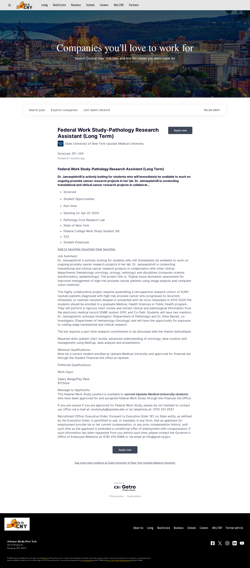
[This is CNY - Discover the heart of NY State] (24, 5)
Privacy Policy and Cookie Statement (118, 560)
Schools (90, 5)
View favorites (105, 249)
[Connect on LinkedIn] (234, 543)
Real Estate (59, 5)
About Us (138, 528)
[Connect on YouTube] (242, 543)
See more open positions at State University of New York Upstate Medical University (125, 462)
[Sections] (9, 5)
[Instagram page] (227, 543)
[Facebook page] (212, 543)
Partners (134, 5)
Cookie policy (134, 496)
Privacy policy (116, 496)
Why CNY (119, 5)
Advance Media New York (22, 541)
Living (45, 5)
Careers (104, 5)
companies (64, 110)
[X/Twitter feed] (220, 543)
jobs (37, 110)
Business (76, 5)
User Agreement (86, 560)
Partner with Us (234, 528)
